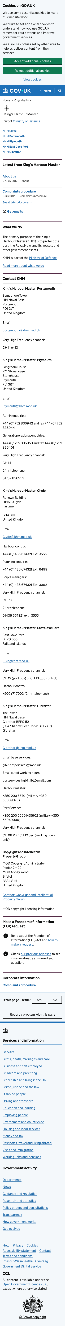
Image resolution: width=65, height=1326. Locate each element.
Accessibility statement (19, 1251)
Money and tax (13, 1136)
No (57, 1000)
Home (6, 100)
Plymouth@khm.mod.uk (20, 406)
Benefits (8, 1052)
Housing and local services (21, 1129)
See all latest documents (17, 202)
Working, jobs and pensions (22, 1157)
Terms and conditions (18, 1256)
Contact (45, 1251)
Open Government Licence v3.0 (25, 1284)
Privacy (18, 1245)
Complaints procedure (19, 191)
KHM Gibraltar (12, 152)
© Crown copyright (32, 1317)
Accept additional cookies (32, 61)
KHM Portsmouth (14, 136)
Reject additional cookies (32, 71)
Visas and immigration (18, 1150)
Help (6, 1245)
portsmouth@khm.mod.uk (21, 330)
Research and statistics (19, 1201)
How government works (19, 1222)
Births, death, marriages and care (26, 1059)
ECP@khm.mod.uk (16, 661)
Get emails (15, 211)
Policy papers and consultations (25, 1208)
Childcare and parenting (20, 1073)
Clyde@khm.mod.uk (17, 537)
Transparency (12, 1215)
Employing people (15, 1115)
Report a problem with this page (32, 1014)
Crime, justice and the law (21, 1087)
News (7, 1187)
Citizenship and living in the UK (24, 1080)
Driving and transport (18, 1101)
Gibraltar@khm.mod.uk (19, 748)
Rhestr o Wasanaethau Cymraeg (25, 1261)
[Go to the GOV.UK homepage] (17, 91)
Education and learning (19, 1108)
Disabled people (14, 1094)
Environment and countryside (23, 1122)
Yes (41, 1000)
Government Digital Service (22, 1266)
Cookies (32, 1245)
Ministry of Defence (26, 121)
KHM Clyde (10, 131)
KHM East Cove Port (15, 146)
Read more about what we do (23, 266)
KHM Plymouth (12, 141)
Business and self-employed (22, 1066)
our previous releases (36, 954)
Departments (12, 1180)
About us (9, 176)
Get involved (11, 1229)
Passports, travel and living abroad (27, 1143)
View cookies (32, 79)
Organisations (22, 100)
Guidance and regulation (20, 1194)
